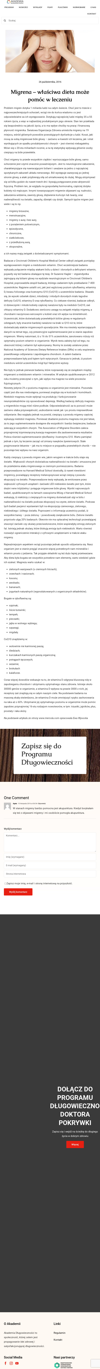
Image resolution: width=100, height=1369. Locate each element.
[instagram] (11, 1363)
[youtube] (16, 1363)
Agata (15, 803)
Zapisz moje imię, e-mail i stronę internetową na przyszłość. (40, 883)
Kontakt (58, 1339)
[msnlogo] (63, 1362)
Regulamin (59, 1332)
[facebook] (5, 1363)
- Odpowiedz (41, 803)
